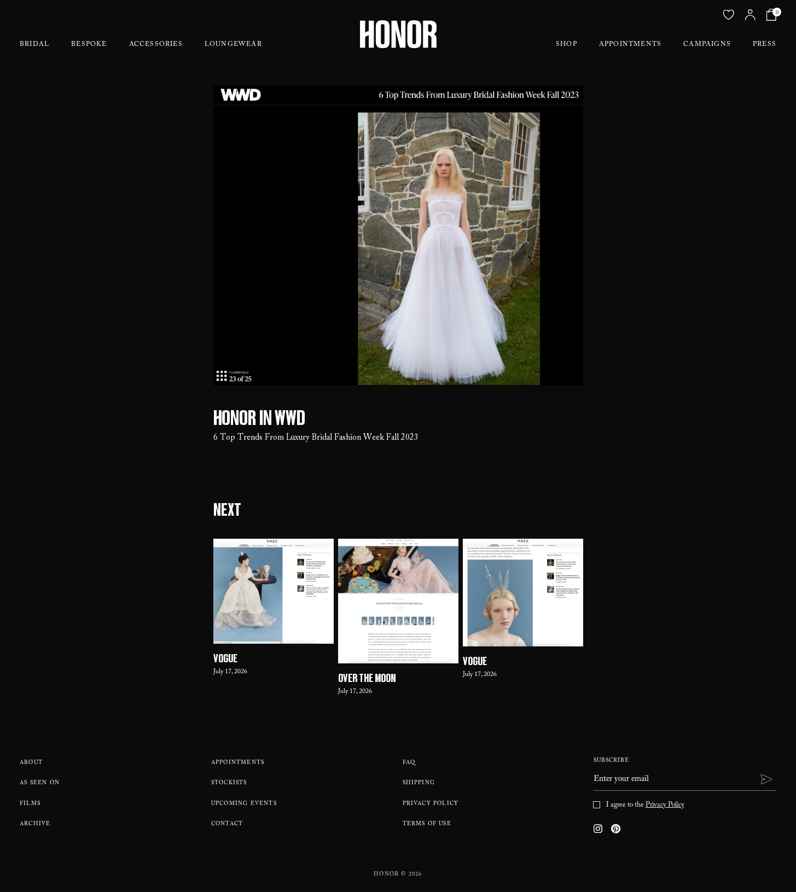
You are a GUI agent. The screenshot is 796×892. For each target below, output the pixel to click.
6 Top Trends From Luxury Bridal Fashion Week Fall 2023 (316, 438)
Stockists (229, 783)
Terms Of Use (427, 824)
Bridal (34, 44)
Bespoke (89, 44)
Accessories (156, 44)
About (31, 763)
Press (764, 44)
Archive (35, 824)
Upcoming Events (244, 804)
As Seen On (40, 783)
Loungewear (233, 44)
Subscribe (611, 761)
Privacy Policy (431, 804)
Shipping (419, 783)
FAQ (409, 763)
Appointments (630, 44)
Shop (566, 44)
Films (30, 804)
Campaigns (707, 44)
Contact (227, 824)
